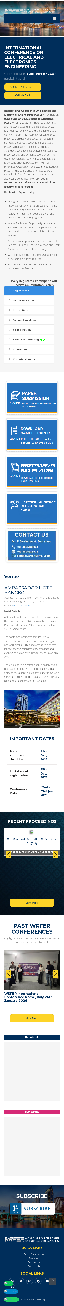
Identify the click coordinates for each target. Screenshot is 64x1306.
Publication (34, 1262)
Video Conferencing (26, 339)
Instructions (21, 310)
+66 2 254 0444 (21, 605)
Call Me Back (22, 95)
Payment (34, 1258)
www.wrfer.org (37, 1299)
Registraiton (21, 290)
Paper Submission (34, 1254)
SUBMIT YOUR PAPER (22, 87)
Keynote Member (24, 359)
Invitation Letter (23, 300)
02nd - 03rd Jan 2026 (40, 73)
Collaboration (22, 329)
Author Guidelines (24, 319)
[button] (55, 854)
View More (32, 902)
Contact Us (20, 349)
